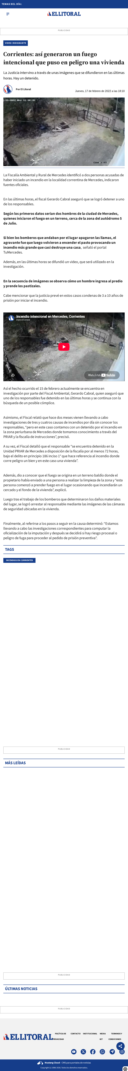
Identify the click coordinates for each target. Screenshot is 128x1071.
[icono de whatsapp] (102, 1052)
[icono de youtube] (73, 1052)
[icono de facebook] (93, 1052)
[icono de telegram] (112, 1052)
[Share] (120, 1046)
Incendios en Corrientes (19, 560)
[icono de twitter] (83, 1052)
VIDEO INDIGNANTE (15, 43)
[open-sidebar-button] (8, 14)
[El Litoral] (64, 14)
